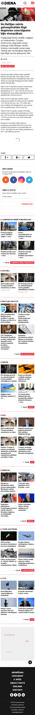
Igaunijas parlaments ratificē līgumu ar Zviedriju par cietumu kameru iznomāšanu (26, 339)
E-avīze (17, 679)
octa (27, 641)
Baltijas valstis (7, 66)
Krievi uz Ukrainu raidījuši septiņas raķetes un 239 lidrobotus (25, 378)
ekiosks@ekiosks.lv (17, 712)
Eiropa (5, 362)
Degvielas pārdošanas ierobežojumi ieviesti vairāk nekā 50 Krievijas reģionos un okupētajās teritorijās (9, 510)
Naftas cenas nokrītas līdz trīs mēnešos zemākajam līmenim (9, 611)
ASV (4, 415)
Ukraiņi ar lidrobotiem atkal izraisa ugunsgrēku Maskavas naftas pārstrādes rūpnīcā (8, 487)
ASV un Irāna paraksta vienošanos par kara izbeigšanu (9, 544)
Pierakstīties (27, 204)
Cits (4, 578)
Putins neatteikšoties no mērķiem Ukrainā (25, 235)
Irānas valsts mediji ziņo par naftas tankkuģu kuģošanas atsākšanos (26, 562)
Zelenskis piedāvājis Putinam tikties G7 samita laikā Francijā (26, 610)
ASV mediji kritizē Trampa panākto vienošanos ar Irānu (8, 286)
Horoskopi (17, 676)
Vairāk (7, 263)
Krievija (6, 470)
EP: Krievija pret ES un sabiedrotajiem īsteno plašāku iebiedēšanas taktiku (26, 287)
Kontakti (17, 690)
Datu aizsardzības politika (17, 707)
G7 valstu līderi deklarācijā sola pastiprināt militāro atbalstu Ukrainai (25, 398)
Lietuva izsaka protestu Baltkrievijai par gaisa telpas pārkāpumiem (24, 318)
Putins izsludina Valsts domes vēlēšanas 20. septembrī (24, 507)
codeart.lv (21, 710)
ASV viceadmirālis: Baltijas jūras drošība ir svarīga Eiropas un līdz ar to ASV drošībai (8, 318)
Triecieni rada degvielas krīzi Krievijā (24, 485)
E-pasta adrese (7, 196)
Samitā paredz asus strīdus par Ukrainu (8, 253)
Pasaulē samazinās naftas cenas (25, 592)
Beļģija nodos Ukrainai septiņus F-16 (8, 396)
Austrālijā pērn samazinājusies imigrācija (7, 593)
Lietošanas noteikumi (17, 705)
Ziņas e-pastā (17, 683)
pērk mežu (16, 636)
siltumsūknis (24, 654)
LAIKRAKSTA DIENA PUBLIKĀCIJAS (16, 219)
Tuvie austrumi (9, 529)
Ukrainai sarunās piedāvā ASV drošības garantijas (25, 254)
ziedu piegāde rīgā (9, 635)
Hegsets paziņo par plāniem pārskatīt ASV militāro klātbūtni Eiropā (25, 431)
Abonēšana (18, 672)
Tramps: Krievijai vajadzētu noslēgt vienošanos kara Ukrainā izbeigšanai (25, 450)
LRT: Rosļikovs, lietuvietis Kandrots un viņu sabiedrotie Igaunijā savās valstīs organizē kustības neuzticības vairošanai (8, 342)
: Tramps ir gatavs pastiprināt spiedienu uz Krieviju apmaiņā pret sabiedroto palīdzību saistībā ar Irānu (9, 452)
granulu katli (9, 652)
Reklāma (17, 686)
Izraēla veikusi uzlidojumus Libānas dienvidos (26, 544)
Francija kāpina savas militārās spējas (6, 234)
